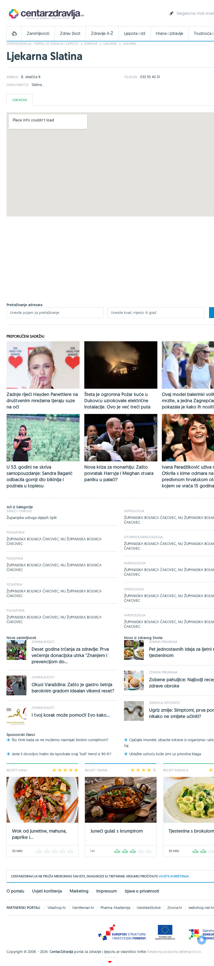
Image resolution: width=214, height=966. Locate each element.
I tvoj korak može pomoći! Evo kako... (71, 715)
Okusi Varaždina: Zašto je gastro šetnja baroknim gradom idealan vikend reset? (73, 688)
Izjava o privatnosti (142, 891)
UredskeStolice (149, 907)
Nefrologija (134, 511)
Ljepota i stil (134, 33)
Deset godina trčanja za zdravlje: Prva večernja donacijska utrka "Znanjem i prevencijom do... (70, 655)
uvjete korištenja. (174, 876)
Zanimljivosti (38, 33)
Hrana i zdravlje (169, 33)
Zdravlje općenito (164, 703)
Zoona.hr (174, 907)
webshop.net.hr (201, 907)
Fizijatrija (14, 584)
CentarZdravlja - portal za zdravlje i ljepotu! (42, 44)
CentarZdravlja (46, 14)
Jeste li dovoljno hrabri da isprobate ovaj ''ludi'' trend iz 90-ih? (61, 754)
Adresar (90, 44)
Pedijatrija (15, 558)
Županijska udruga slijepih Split (32, 517)
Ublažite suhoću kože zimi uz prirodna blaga (165, 754)
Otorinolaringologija (143, 537)
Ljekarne (110, 44)
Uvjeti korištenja (47, 891)
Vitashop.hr (56, 907)
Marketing (79, 891)
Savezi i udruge (19, 511)
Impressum (106, 891)
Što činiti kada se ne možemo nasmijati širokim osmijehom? (60, 740)
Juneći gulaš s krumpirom (116, 831)
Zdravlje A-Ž (102, 33)
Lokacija (20, 100)
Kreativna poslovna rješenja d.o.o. (174, 951)
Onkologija (134, 589)
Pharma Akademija (115, 907)
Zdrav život (70, 33)
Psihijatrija (16, 532)
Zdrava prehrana (163, 642)
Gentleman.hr (83, 907)
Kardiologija (135, 563)
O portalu (15, 891)
